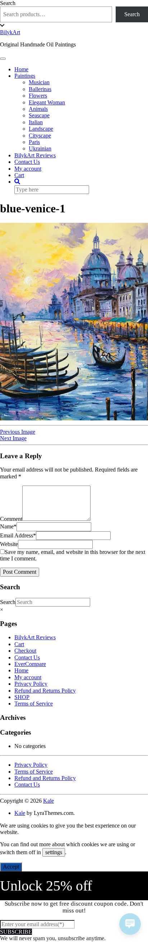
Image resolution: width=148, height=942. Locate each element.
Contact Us (27, 162)
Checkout (25, 651)
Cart (19, 175)
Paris (34, 142)
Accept (11, 867)
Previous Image (17, 432)
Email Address (18, 535)
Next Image (13, 438)
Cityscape (40, 135)
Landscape (41, 129)
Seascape (39, 115)
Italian (36, 122)
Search (7, 3)
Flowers (38, 96)
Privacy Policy (30, 684)
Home (21, 69)
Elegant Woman (47, 102)
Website (9, 544)
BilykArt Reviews (35, 155)
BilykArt (10, 32)
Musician (39, 82)
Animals (38, 109)
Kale (48, 801)
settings (53, 852)
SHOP (21, 697)
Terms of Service (33, 703)
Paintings (24, 76)
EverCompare (30, 664)
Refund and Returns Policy (45, 691)
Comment (11, 519)
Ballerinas (40, 89)
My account (27, 169)
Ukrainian (40, 148)
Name (8, 526)
